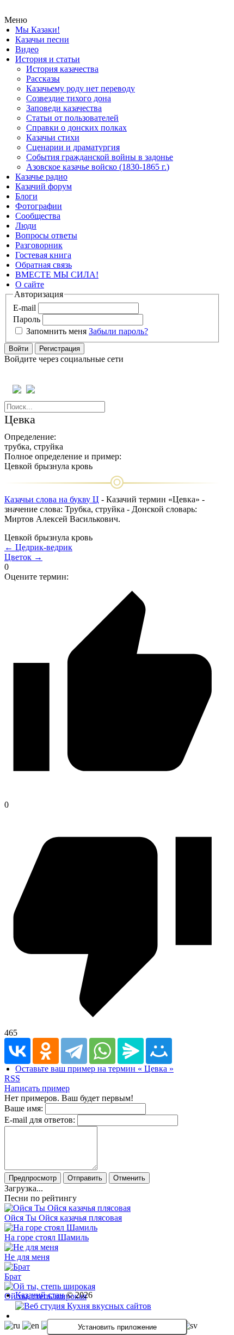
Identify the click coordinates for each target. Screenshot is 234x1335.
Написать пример (37, 1088)
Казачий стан (39, 1295)
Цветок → (23, 557)
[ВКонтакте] (17, 1051)
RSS (12, 1078)
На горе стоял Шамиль (46, 1237)
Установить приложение (117, 1327)
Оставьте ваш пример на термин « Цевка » (94, 1068)
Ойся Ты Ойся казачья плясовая (63, 1217)
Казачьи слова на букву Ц (51, 499)
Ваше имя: (23, 1108)
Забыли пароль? (118, 331)
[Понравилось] (112, 794)
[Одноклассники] (46, 1051)
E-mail (24, 307)
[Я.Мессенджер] (131, 1051)
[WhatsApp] (102, 1051)
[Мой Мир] (159, 1051)
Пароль (26, 319)
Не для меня (27, 1257)
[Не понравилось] (112, 1023)
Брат (12, 1276)
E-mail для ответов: (39, 1119)
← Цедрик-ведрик (38, 547)
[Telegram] (74, 1051)
